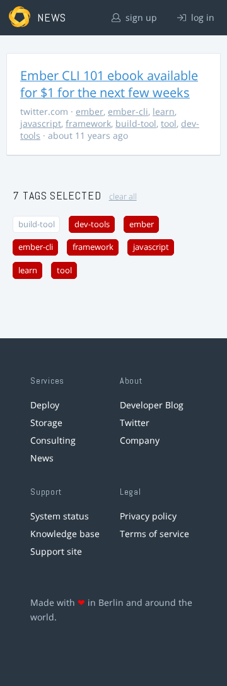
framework (88, 123)
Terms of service (154, 534)
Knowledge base (65, 534)
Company (140, 440)
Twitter (134, 423)
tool (169, 123)
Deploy (44, 405)
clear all (123, 196)
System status (59, 516)
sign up (140, 17)
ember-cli (128, 111)
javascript (40, 123)
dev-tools (92, 224)
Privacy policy (148, 516)
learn (164, 111)
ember (89, 111)
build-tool (135, 123)
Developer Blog (151, 405)
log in (201, 17)
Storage (46, 423)
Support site (56, 551)
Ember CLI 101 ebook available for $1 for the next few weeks (109, 84)
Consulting (53, 440)
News (42, 458)
